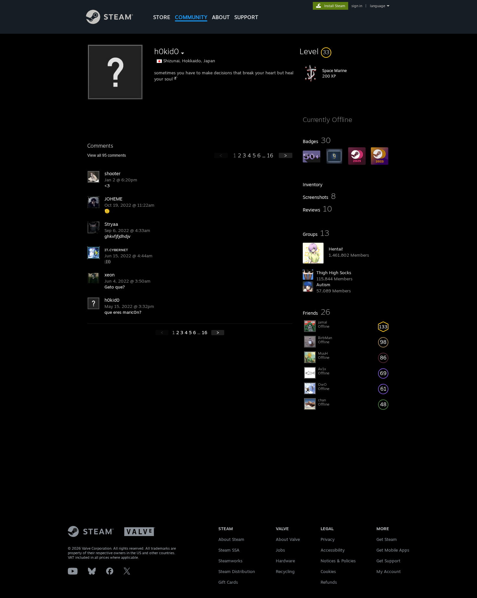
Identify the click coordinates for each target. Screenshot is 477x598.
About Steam (231, 539)
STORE (161, 17)
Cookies (328, 571)
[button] (346, 51)
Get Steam (386, 539)
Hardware (285, 560)
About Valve (288, 539)
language (377, 6)
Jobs (280, 550)
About (221, 17)
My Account (388, 571)
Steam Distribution (236, 571)
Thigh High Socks (333, 272)
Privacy (328, 539)
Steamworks (230, 560)
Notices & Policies (338, 560)
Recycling (285, 571)
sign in (356, 6)
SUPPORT (246, 17)
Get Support (388, 560)
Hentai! (336, 248)
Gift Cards (228, 582)
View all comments (106, 155)
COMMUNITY (191, 17)
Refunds (329, 582)
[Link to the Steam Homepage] (109, 22)
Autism (323, 284)
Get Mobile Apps (392, 550)
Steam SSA (228, 550)
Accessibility (333, 550)
